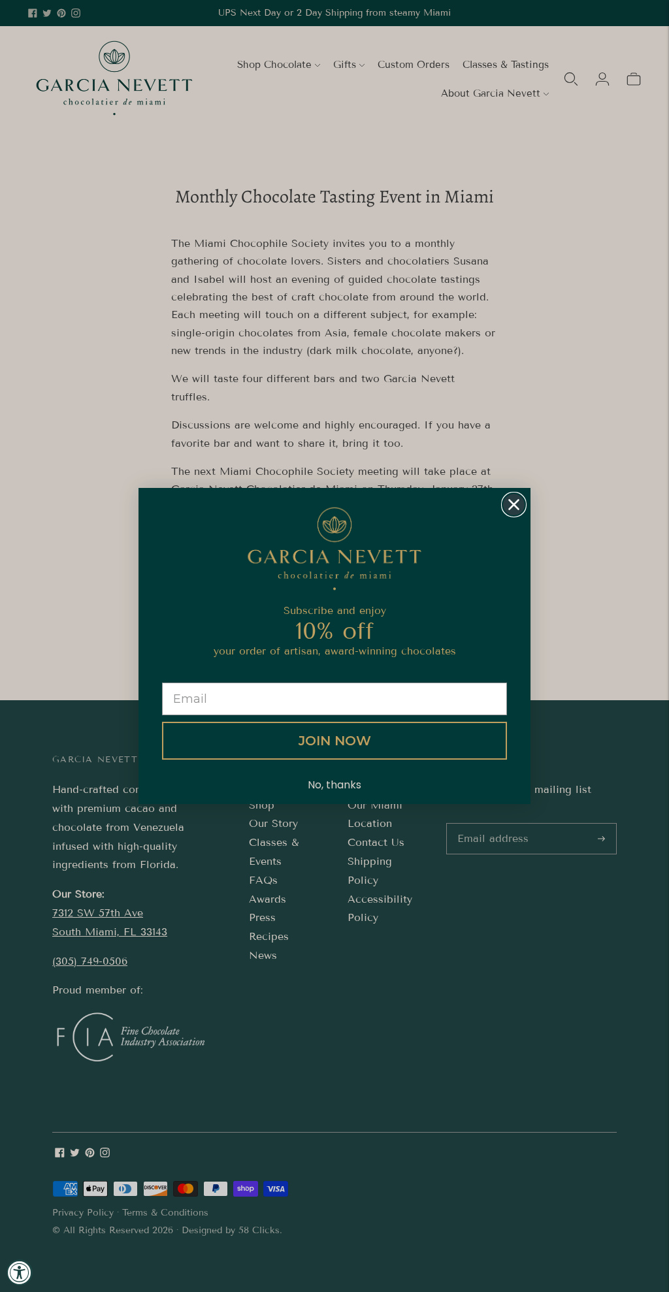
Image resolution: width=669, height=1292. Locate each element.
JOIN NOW (335, 741)
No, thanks (334, 784)
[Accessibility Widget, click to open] (20, 1272)
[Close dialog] (513, 504)
